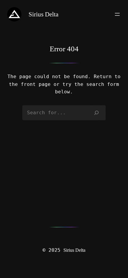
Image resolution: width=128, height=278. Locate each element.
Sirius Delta (74, 250)
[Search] (97, 112)
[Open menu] (117, 14)
